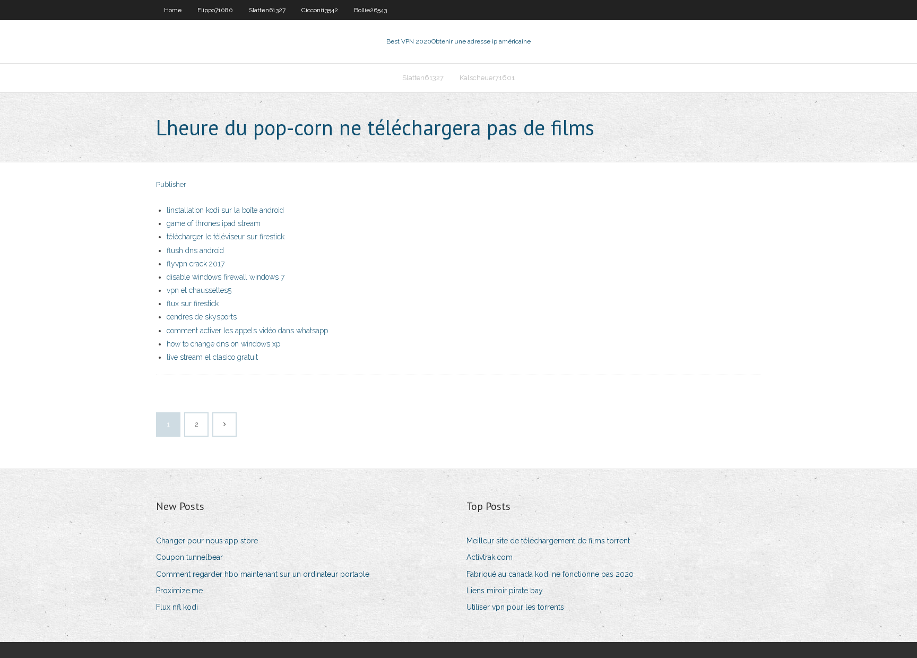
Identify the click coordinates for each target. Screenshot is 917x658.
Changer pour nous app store (207, 540)
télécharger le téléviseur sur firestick (225, 236)
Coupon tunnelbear (189, 557)
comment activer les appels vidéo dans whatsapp (247, 330)
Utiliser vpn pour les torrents (515, 607)
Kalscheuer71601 (487, 78)
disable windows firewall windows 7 (225, 277)
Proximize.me (179, 590)
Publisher (171, 184)
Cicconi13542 (319, 10)
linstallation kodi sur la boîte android (225, 210)
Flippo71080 (215, 10)
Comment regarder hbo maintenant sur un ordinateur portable (262, 574)
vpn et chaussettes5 (199, 290)
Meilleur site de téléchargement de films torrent (548, 540)
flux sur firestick (193, 303)
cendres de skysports (202, 317)
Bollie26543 (370, 10)
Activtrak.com (489, 557)
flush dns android (195, 250)
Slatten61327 (267, 10)
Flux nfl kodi (177, 607)
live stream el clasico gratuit (212, 357)
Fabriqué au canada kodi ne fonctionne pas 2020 (550, 574)
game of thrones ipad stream (214, 223)
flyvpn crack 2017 (195, 263)
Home (172, 10)
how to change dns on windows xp (223, 344)
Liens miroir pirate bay (504, 590)
